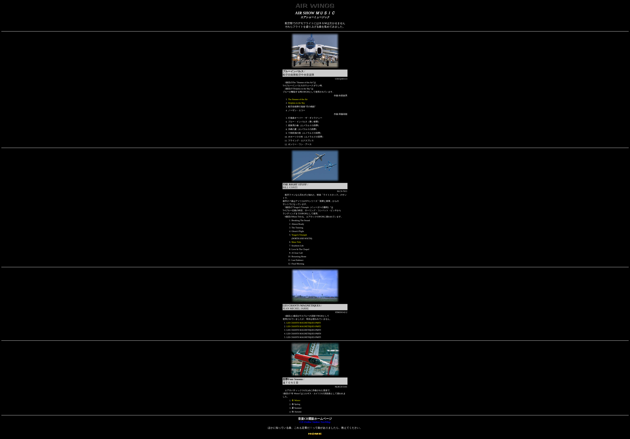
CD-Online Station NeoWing (315, 422)
